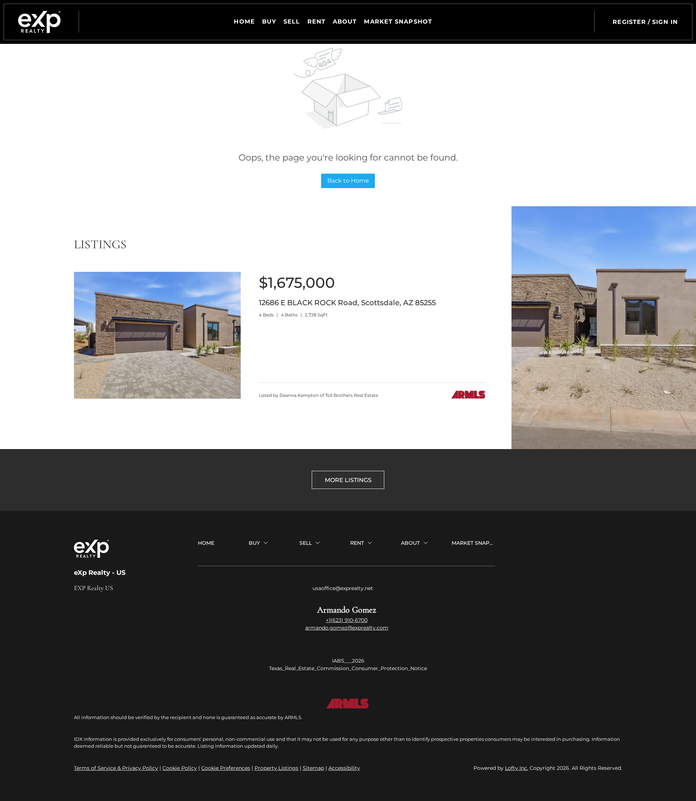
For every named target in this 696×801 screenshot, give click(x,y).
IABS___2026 (348, 660)
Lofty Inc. (516, 768)
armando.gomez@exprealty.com (346, 627)
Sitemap (313, 768)
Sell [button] (291, 21)
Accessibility (344, 768)
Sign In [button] (665, 21)
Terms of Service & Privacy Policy (116, 768)
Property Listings (276, 768)
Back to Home (348, 180)
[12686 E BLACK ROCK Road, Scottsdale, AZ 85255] (157, 397)
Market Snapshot (398, 21)
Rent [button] (316, 21)
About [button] (345, 21)
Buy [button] (269, 21)
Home (244, 21)
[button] (39, 22)
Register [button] (629, 21)
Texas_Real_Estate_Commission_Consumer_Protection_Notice (348, 668)
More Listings (348, 480)
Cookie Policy (179, 768)
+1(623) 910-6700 (347, 620)
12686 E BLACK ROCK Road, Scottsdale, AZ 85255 (347, 302)
